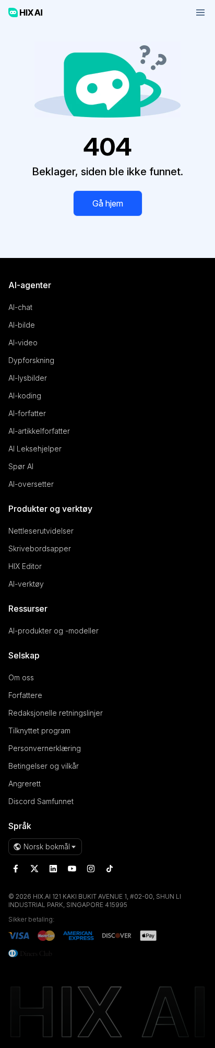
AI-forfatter (27, 413)
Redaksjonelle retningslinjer (55, 712)
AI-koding (24, 395)
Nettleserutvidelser (41, 530)
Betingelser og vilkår (43, 765)
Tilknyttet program (39, 730)
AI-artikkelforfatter (39, 430)
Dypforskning (31, 360)
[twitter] (34, 868)
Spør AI (20, 466)
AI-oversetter (31, 484)
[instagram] (90, 868)
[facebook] (15, 868)
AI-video (23, 342)
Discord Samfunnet (41, 801)
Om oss (21, 677)
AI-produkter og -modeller (53, 630)
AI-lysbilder (27, 377)
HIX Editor (25, 566)
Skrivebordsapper (39, 548)
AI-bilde (21, 324)
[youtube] (72, 868)
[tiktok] (109, 868)
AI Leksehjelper (35, 448)
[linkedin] (53, 868)
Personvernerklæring (44, 748)
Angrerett (24, 783)
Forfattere (25, 695)
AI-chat (20, 307)
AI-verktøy (26, 583)
